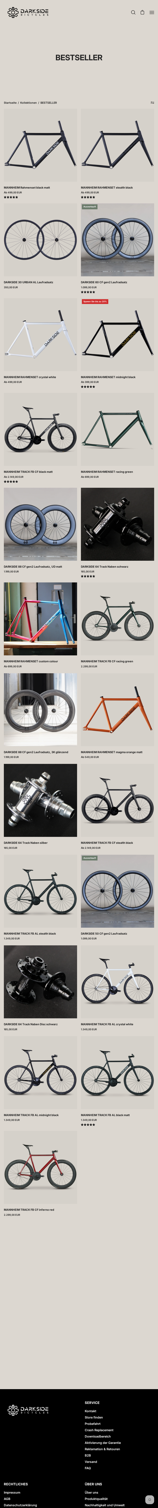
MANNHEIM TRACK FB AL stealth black (30, 933)
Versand (91, 1462)
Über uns (91, 1492)
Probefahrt (93, 1424)
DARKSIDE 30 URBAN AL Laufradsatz (28, 282)
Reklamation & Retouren (102, 1449)
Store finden (94, 1417)
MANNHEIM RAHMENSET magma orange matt (111, 752)
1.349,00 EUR (12, 938)
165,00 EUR (87, 571)
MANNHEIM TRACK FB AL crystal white (107, 1024)
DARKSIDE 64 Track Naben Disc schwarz (31, 1024)
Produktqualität (96, 1499)
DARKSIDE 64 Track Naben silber (26, 842)
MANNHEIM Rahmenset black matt (27, 187)
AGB (7, 1499)
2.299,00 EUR (89, 666)
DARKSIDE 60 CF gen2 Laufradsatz (104, 282)
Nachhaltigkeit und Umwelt (105, 1505)
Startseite (10, 102)
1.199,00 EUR (11, 571)
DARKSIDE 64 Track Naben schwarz (104, 566)
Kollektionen (28, 102)
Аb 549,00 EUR (90, 757)
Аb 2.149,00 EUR (13, 476)
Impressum (12, 1492)
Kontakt (90, 1411)
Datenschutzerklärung (20, 1505)
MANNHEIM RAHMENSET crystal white (30, 377)
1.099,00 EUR (89, 287)
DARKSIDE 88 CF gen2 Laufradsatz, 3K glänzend (36, 752)
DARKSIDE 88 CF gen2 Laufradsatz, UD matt (33, 566)
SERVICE (92, 1403)
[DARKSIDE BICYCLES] (28, 12)
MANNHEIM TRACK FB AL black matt (105, 1115)
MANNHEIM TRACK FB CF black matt (28, 471)
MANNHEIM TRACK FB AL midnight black (31, 1115)
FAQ (88, 1468)
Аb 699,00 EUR (90, 476)
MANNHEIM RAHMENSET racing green (107, 471)
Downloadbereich (98, 1436)
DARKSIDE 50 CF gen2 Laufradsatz (104, 933)
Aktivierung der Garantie (103, 1443)
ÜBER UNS (93, 1484)
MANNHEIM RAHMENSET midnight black (108, 377)
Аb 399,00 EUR (90, 382)
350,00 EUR (11, 287)
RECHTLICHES (16, 1484)
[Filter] (152, 102)
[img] (11, 197)
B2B (88, 1455)
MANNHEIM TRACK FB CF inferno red (29, 1209)
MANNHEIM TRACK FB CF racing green (107, 661)
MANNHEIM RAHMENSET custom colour (31, 661)
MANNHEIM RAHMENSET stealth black (107, 187)
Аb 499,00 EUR (13, 192)
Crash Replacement (99, 1430)
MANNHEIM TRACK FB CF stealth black (107, 842)
